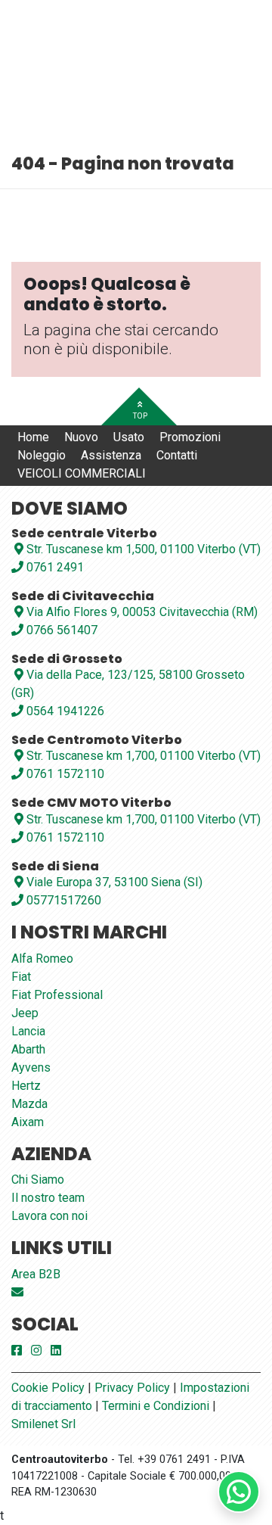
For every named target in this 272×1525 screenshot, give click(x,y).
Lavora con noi (49, 1216)
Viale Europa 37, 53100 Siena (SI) (114, 882)
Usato (128, 437)
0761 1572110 (63, 774)
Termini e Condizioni (155, 1406)
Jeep (25, 1013)
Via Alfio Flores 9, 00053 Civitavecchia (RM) (142, 612)
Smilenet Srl (43, 1424)
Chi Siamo (37, 1179)
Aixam (27, 1122)
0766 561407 (60, 630)
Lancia (28, 1031)
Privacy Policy (132, 1387)
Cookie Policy (48, 1387)
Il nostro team (48, 1197)
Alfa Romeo (42, 958)
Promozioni (190, 437)
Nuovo (81, 437)
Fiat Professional (57, 995)
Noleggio (41, 455)
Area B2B (35, 1274)
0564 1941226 (63, 711)
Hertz (26, 1085)
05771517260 (62, 900)
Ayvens (31, 1067)
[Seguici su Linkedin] (56, 1350)
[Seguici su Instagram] (36, 1350)
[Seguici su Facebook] (16, 1350)
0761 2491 (53, 567)
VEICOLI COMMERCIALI (81, 473)
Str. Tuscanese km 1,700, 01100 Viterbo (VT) (143, 755)
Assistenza (111, 455)
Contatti (176, 455)
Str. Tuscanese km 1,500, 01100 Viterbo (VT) (143, 549)
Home (33, 437)
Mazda (29, 1104)
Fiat (21, 976)
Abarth (28, 1049)
